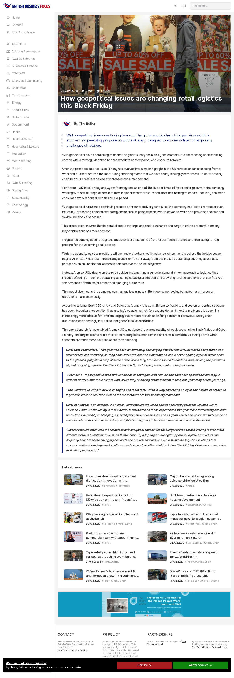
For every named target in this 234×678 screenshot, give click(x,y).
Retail (89, 91)
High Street (102, 91)
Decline (142, 665)
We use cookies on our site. (26, 663)
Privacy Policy (219, 647)
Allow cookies (198, 665)
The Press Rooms (201, 647)
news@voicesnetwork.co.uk (72, 650)
